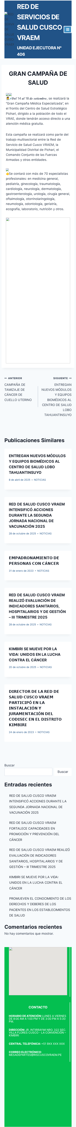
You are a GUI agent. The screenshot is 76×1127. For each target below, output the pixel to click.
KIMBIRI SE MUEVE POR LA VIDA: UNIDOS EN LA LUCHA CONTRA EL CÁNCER (35, 654)
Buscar (9, 765)
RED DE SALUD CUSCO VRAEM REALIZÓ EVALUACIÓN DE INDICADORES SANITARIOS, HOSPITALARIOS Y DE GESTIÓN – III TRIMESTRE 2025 (37, 606)
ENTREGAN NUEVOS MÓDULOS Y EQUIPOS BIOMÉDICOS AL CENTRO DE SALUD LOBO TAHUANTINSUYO (57, 397)
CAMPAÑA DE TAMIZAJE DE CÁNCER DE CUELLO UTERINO (18, 389)
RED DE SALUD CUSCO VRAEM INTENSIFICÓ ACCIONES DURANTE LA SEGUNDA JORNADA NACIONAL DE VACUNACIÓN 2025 (37, 515)
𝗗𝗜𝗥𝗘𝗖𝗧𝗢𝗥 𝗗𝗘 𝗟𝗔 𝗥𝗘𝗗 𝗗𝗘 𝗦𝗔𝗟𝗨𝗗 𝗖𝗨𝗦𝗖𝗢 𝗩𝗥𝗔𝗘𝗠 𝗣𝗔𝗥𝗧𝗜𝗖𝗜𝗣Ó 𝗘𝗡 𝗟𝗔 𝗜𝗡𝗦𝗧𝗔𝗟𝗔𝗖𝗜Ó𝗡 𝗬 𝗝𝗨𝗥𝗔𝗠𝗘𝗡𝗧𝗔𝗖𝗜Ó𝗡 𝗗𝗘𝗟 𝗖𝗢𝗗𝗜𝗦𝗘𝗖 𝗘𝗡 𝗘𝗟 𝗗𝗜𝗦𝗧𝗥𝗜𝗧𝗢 (35, 708)
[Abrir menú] (68, 29)
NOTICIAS (40, 479)
